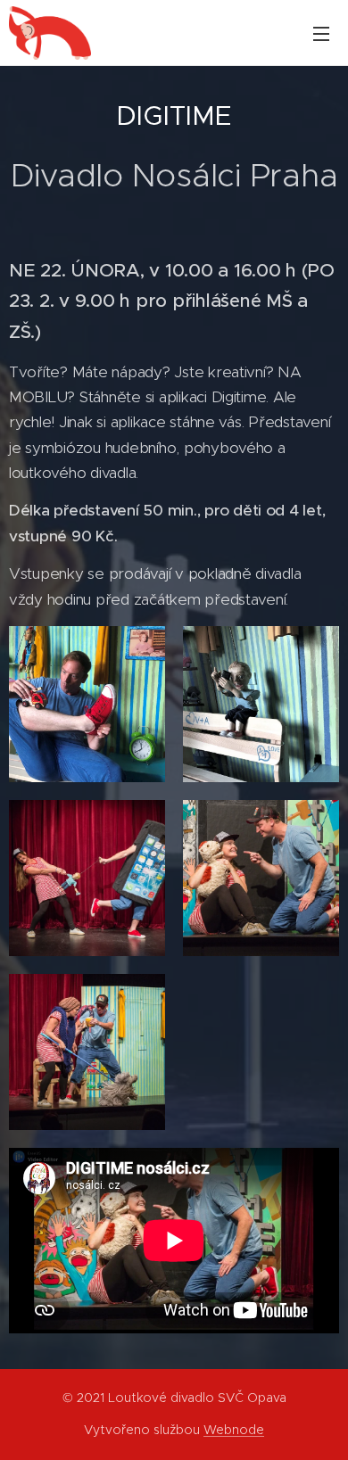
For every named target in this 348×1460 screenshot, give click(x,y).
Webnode (233, 1430)
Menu (321, 33)
